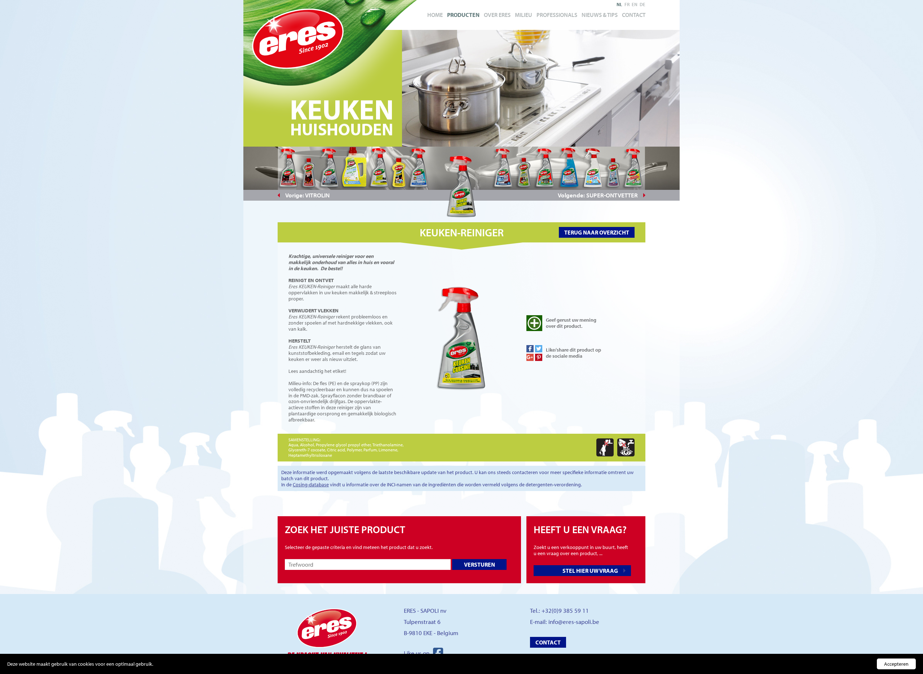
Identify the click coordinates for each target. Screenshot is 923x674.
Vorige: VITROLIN (307, 195)
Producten (463, 14)
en (634, 4)
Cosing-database (311, 484)
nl (619, 4)
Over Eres (497, 14)
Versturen (479, 564)
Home (435, 14)
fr (627, 4)
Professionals (556, 14)
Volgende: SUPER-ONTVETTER (598, 195)
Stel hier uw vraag (590, 570)
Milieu (523, 14)
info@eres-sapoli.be (573, 621)
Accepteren (896, 664)
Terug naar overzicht (596, 232)
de (642, 4)
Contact (633, 14)
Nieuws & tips (600, 14)
